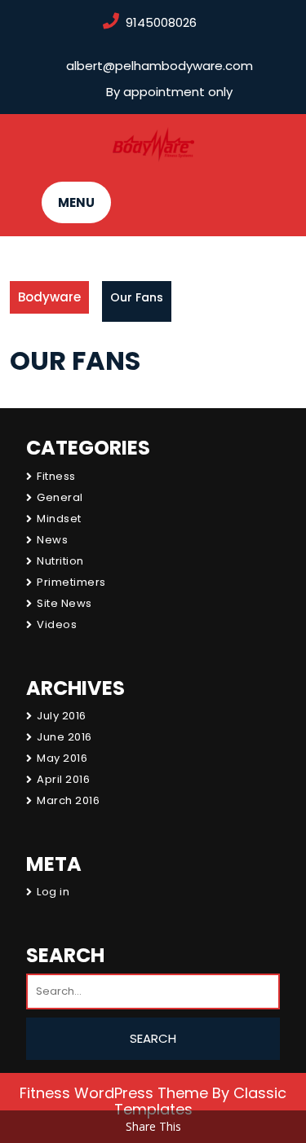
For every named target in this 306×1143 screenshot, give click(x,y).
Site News (64, 603)
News (52, 539)
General (60, 497)
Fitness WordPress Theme (114, 1093)
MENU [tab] (76, 202)
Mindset (59, 518)
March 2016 (68, 800)
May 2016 (62, 758)
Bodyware (49, 297)
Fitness (56, 476)
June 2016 (64, 737)
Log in (53, 891)
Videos (57, 624)
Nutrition (60, 561)
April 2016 (63, 779)
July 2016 (61, 715)
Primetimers (71, 582)
